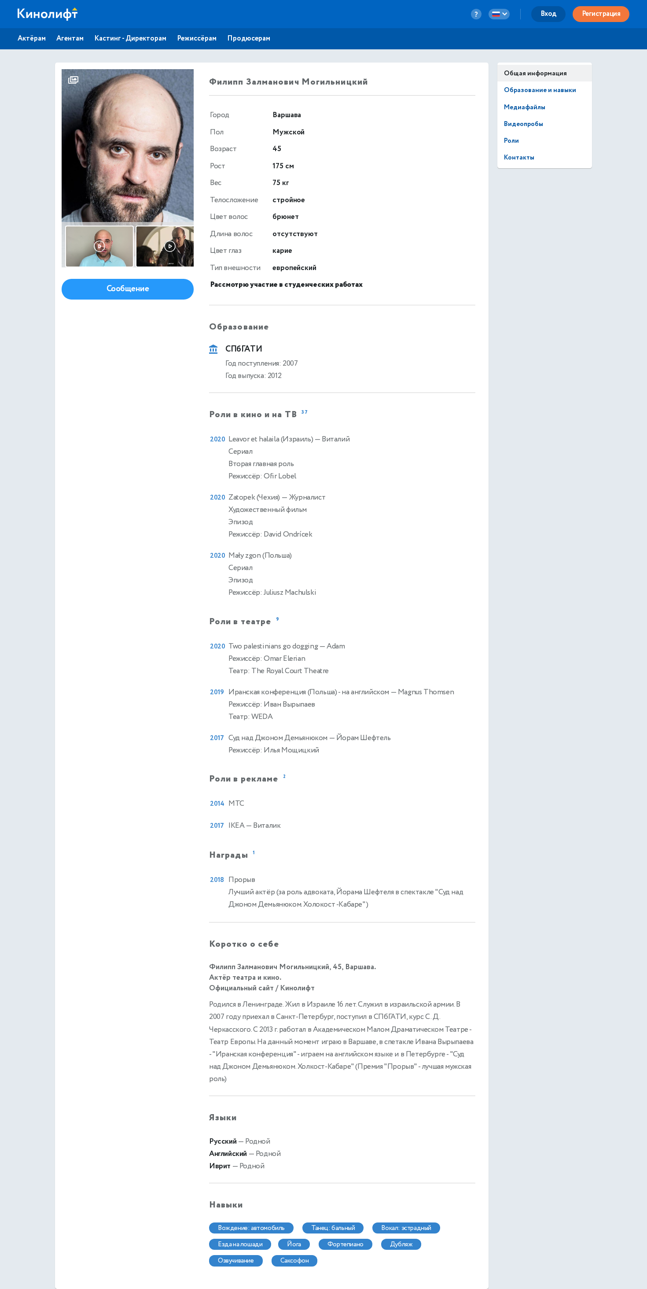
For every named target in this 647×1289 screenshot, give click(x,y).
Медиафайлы (524, 107)
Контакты (519, 157)
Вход (548, 14)
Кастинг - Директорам (130, 39)
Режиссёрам (197, 39)
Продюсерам (248, 39)
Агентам (70, 39)
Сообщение (128, 289)
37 (304, 412)
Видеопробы (523, 124)
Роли (511, 140)
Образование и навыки (540, 90)
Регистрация (601, 14)
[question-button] (476, 14)
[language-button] (499, 14)
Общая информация (535, 73)
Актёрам (32, 39)
